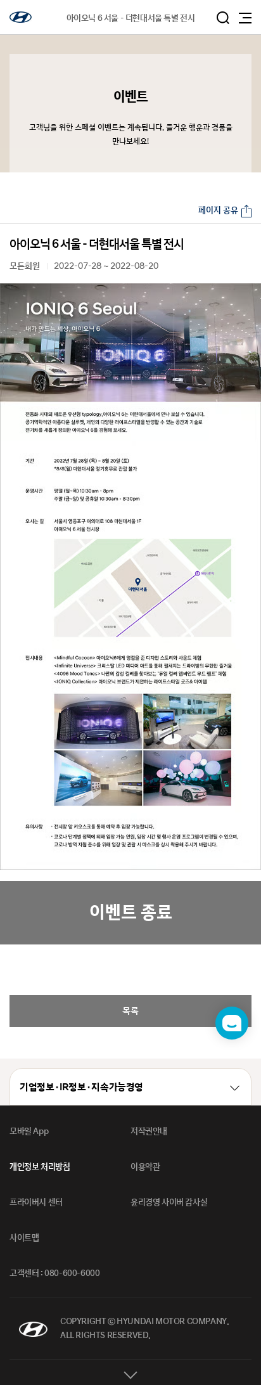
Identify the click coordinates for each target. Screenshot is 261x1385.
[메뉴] (245, 18)
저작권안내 (148, 1131)
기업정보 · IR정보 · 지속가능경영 (81, 1087)
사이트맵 (24, 1238)
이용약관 (145, 1167)
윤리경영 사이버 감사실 (168, 1202)
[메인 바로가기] (21, 17)
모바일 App (29, 1131)
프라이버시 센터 (36, 1202)
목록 (130, 1010)
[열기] (130, 1372)
